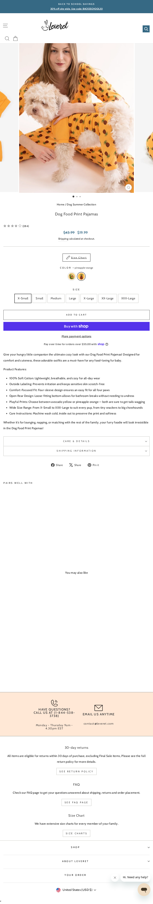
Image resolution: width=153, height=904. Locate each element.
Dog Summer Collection (81, 204)
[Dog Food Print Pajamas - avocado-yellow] (5, 541)
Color (76, 267)
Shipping (63, 238)
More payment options (76, 336)
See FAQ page (76, 802)
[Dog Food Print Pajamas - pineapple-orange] (10, 541)
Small (39, 298)
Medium (56, 298)
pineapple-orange (81, 276)
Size (76, 289)
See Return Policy (76, 771)
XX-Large (108, 298)
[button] (16, 226)
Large (72, 298)
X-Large (89, 298)
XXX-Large (128, 298)
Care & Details (76, 441)
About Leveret (75, 861)
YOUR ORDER (75, 875)
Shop (75, 847)
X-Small (23, 298)
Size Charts (76, 833)
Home (60, 204)
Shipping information (76, 450)
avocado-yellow (72, 276)
